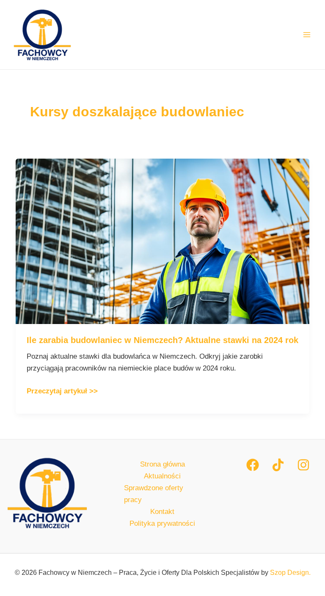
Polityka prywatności (162, 523)
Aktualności (162, 476)
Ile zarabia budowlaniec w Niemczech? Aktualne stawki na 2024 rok (162, 340)
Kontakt (162, 512)
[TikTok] (278, 465)
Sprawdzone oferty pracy (153, 494)
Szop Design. (290, 572)
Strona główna (162, 464)
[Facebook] (252, 465)
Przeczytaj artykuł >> (62, 390)
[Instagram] (303, 465)
